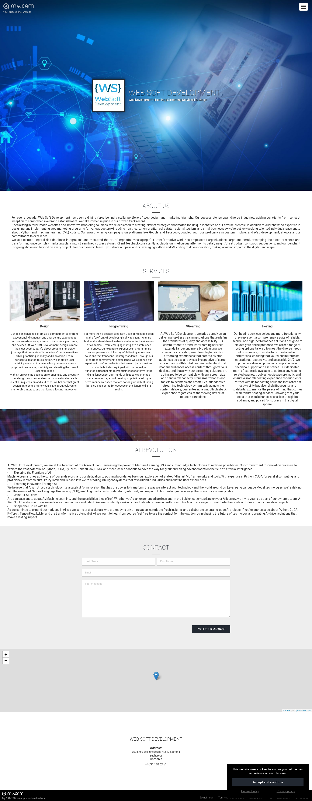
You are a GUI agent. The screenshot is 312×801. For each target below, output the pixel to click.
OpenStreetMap (303, 710)
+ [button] (5, 654)
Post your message (211, 629)
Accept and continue (268, 782)
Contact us (301, 797)
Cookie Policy (250, 791)
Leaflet (286, 710)
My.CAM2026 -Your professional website (23, 798)
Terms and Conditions (231, 797)
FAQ (270, 797)
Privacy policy (256, 797)
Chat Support (284, 797)
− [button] (5, 660)
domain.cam (207, 797)
